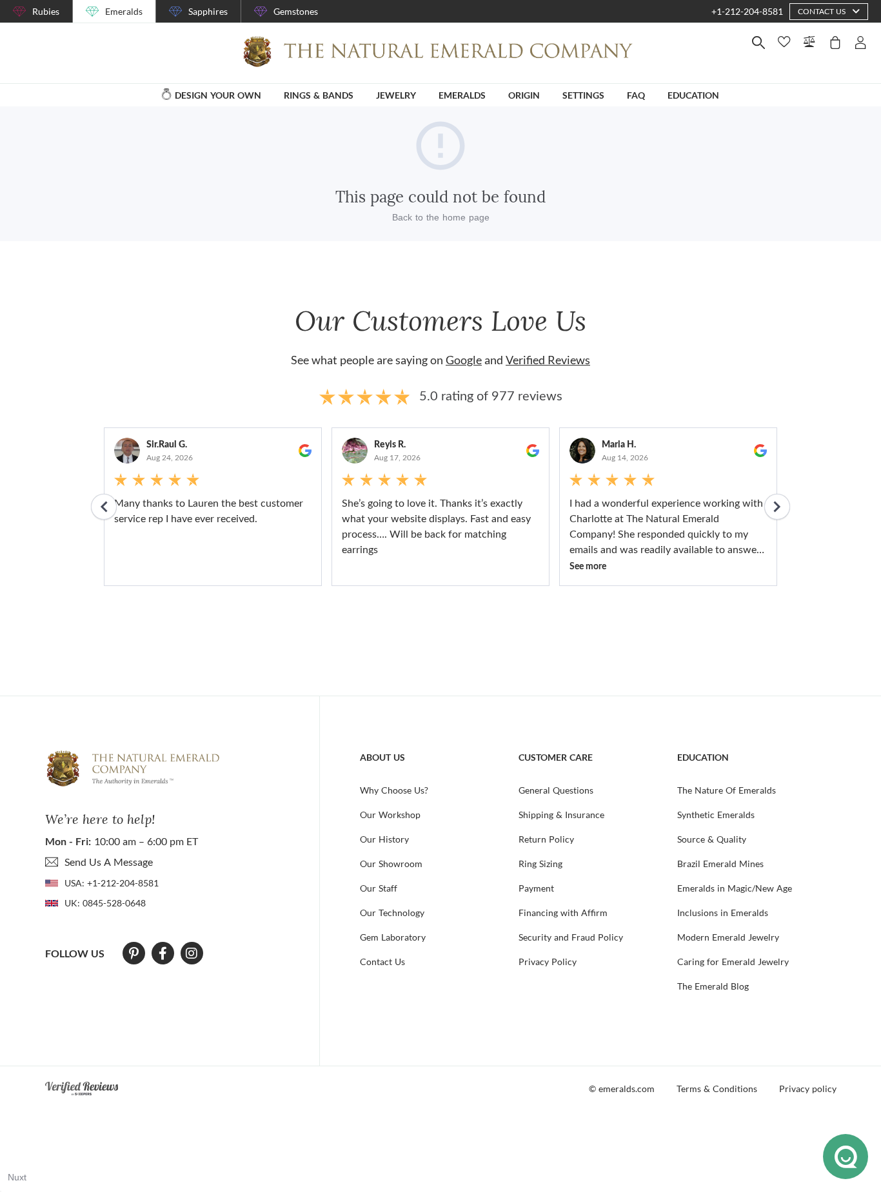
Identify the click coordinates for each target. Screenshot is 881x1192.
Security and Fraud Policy (571, 937)
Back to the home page (441, 217)
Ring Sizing (540, 863)
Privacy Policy (548, 961)
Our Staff (378, 888)
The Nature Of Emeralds (726, 790)
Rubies (45, 11)
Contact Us (382, 961)
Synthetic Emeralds (716, 814)
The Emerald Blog (713, 986)
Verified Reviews (548, 360)
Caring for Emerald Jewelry (733, 961)
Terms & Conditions (717, 1088)
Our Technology (392, 912)
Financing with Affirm (563, 912)
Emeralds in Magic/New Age (734, 888)
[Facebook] (163, 953)
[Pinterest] (134, 953)
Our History (384, 839)
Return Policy (546, 839)
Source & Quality (711, 839)
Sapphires (208, 11)
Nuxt (17, 1177)
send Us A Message (108, 861)
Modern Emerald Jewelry (728, 937)
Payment (536, 888)
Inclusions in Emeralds (722, 912)
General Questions (556, 790)
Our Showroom (391, 863)
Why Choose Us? (394, 790)
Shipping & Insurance (561, 814)
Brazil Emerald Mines (720, 863)
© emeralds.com (622, 1088)
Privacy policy (807, 1088)
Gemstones (295, 11)
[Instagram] (191, 953)
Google (464, 360)
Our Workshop (390, 814)
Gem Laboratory (393, 937)
